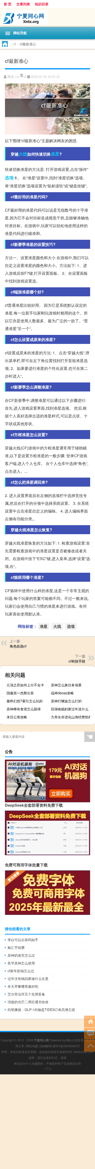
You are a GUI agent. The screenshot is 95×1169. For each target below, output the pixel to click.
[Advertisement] (47, 1121)
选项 (9, 177)
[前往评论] (89, 1033)
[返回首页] (89, 1021)
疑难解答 (46, 1046)
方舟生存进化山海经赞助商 (71, 716)
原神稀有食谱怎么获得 (24, 708)
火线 (23, 154)
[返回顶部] (89, 1045)
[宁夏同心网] (47, 17)
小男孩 (47, 1068)
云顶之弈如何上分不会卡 (25, 684)
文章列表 (23, 3)
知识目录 (41, 3)
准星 (55, 154)
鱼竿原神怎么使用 (21, 963)
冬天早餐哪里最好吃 (23, 986)
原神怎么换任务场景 (66, 684)
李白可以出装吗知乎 (23, 939)
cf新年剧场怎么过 (21, 970)
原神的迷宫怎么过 (21, 955)
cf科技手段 (76, 661)
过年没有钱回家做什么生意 (28, 978)
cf (14, 43)
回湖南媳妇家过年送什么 (69, 708)
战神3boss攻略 (62, 692)
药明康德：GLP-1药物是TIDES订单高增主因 (41, 1009)
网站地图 (32, 1046)
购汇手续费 (16, 947)
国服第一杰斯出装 (20, 692)
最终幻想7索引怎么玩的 (25, 700)
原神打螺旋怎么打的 (66, 700)
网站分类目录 (75, 1040)
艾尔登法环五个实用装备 (26, 994)
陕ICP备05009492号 (66, 1046)
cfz (17, 77)
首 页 (7, 3)
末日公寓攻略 (17, 716)
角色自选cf (18, 646)
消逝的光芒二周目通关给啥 (28, 1001)
